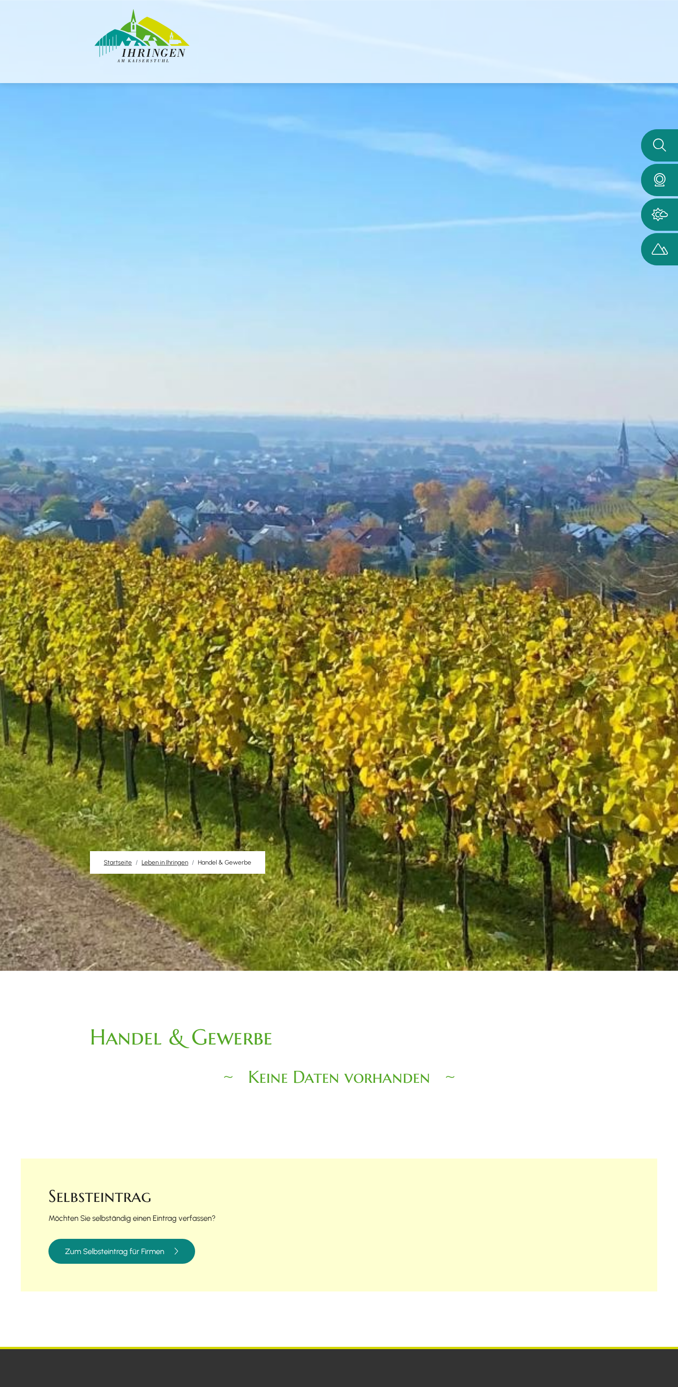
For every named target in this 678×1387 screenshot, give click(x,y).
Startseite (118, 862)
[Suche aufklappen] (659, 145)
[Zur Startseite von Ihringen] (142, 36)
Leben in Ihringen (165, 862)
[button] (659, 180)
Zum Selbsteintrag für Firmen (114, 1251)
